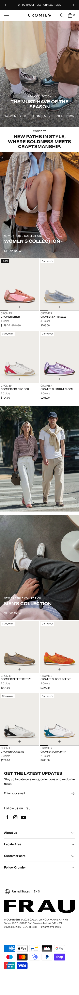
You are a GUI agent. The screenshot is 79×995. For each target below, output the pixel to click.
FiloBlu (57, 926)
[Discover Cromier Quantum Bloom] (59, 357)
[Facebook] (7, 817)
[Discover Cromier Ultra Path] (59, 719)
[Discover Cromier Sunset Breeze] (59, 647)
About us (10, 833)
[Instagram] (15, 817)
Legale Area (12, 844)
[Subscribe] (72, 793)
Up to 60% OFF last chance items (39, 4)
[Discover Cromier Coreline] (19, 719)
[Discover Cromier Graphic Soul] (19, 357)
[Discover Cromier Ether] (19, 284)
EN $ (37, 891)
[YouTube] (23, 817)
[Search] (62, 15)
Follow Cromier (15, 867)
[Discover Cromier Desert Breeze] (19, 647)
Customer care (15, 856)
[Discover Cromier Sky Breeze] (59, 284)
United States (21, 891)
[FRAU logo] (39, 15)
